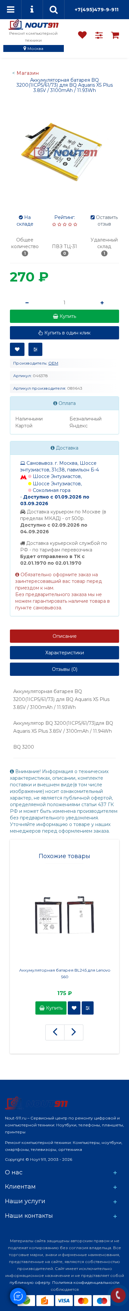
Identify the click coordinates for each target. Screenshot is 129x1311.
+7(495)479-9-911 (96, 10)
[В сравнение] (35, 349)
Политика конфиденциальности (85, 1282)
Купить (54, 1008)
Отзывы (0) (64, 669)
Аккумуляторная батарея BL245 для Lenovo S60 (64, 973)
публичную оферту (30, 1282)
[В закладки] (17, 349)
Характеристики (64, 653)
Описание (65, 636)
